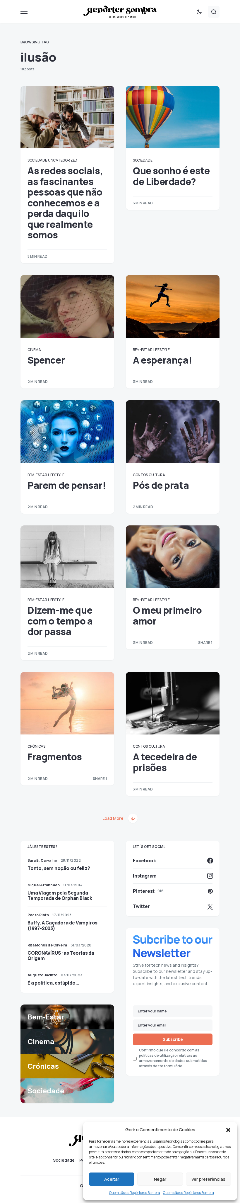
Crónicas (36, 746)
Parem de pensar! (67, 485)
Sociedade (37, 160)
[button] (228, 1130)
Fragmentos (55, 756)
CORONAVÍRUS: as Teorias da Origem (61, 955)
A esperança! (162, 360)
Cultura (157, 474)
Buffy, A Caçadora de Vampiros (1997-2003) (62, 925)
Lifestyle (161, 349)
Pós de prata (161, 485)
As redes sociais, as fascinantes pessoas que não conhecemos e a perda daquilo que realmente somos (65, 202)
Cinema (34, 349)
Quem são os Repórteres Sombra (134, 1192)
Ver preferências (208, 1179)
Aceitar (111, 1179)
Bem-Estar (142, 349)
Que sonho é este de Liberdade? (171, 176)
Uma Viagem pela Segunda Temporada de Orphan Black (60, 895)
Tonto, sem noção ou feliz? (59, 868)
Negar (160, 1179)
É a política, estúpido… (53, 983)
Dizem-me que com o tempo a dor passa (60, 621)
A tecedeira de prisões (165, 762)
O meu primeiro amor (167, 615)
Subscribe (173, 1039)
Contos (140, 474)
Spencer (46, 360)
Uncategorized (62, 160)
